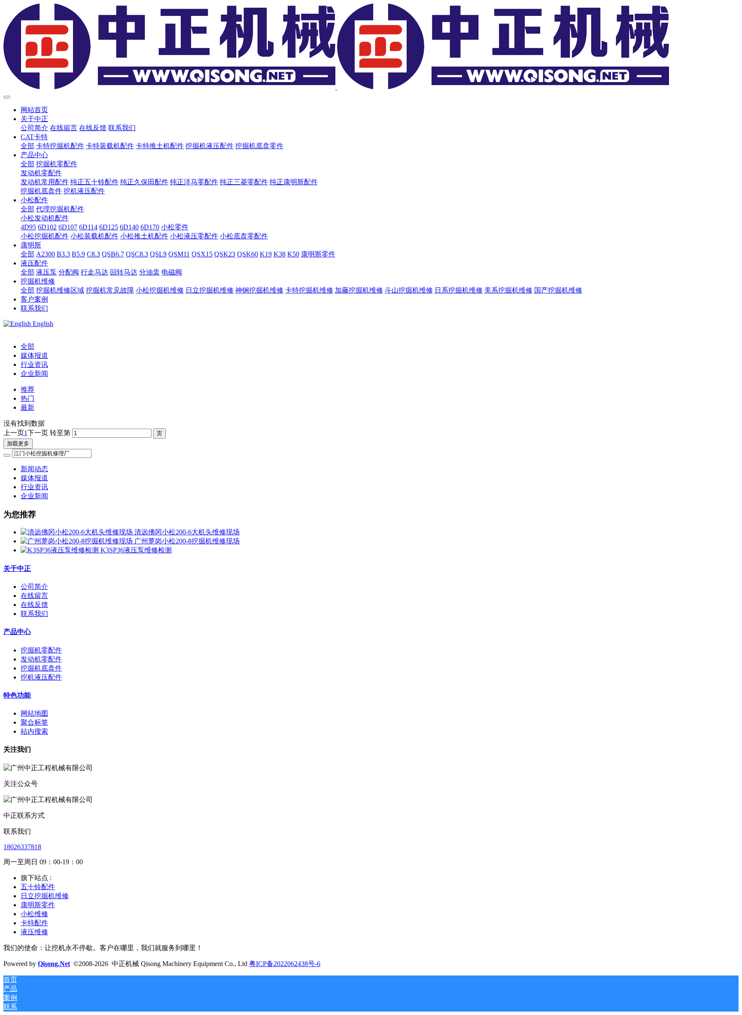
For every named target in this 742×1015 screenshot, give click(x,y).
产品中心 (17, 631)
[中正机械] (371, 47)
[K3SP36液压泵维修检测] (60, 550)
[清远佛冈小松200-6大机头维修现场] (77, 532)
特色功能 (17, 695)
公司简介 (34, 586)
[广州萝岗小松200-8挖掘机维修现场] (77, 541)
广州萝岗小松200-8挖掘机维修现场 (187, 541)
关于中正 (17, 568)
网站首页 (34, 109)
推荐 (27, 389)
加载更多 (18, 443)
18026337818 (22, 846)
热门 (27, 398)
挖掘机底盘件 (41, 668)
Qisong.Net (54, 963)
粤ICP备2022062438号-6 (284, 963)
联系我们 (34, 613)
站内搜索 (34, 731)
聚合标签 (34, 722)
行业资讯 (34, 364)
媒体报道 (34, 355)
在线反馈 (34, 604)
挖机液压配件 (41, 677)
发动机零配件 (41, 659)
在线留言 (34, 595)
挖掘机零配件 (41, 650)
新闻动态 (34, 468)
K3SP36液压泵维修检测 (136, 550)
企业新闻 (34, 373)
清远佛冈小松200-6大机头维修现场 (187, 532)
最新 (27, 407)
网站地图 (34, 713)
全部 (27, 145)
